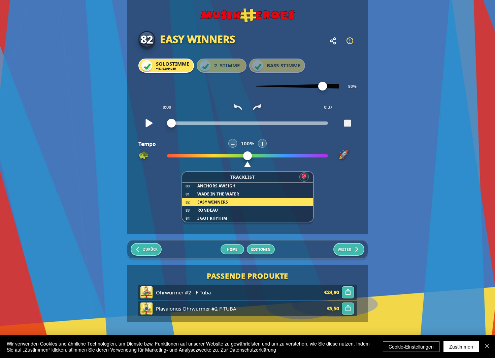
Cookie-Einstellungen (411, 346)
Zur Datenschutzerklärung (248, 349)
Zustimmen (461, 346)
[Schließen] (487, 347)
